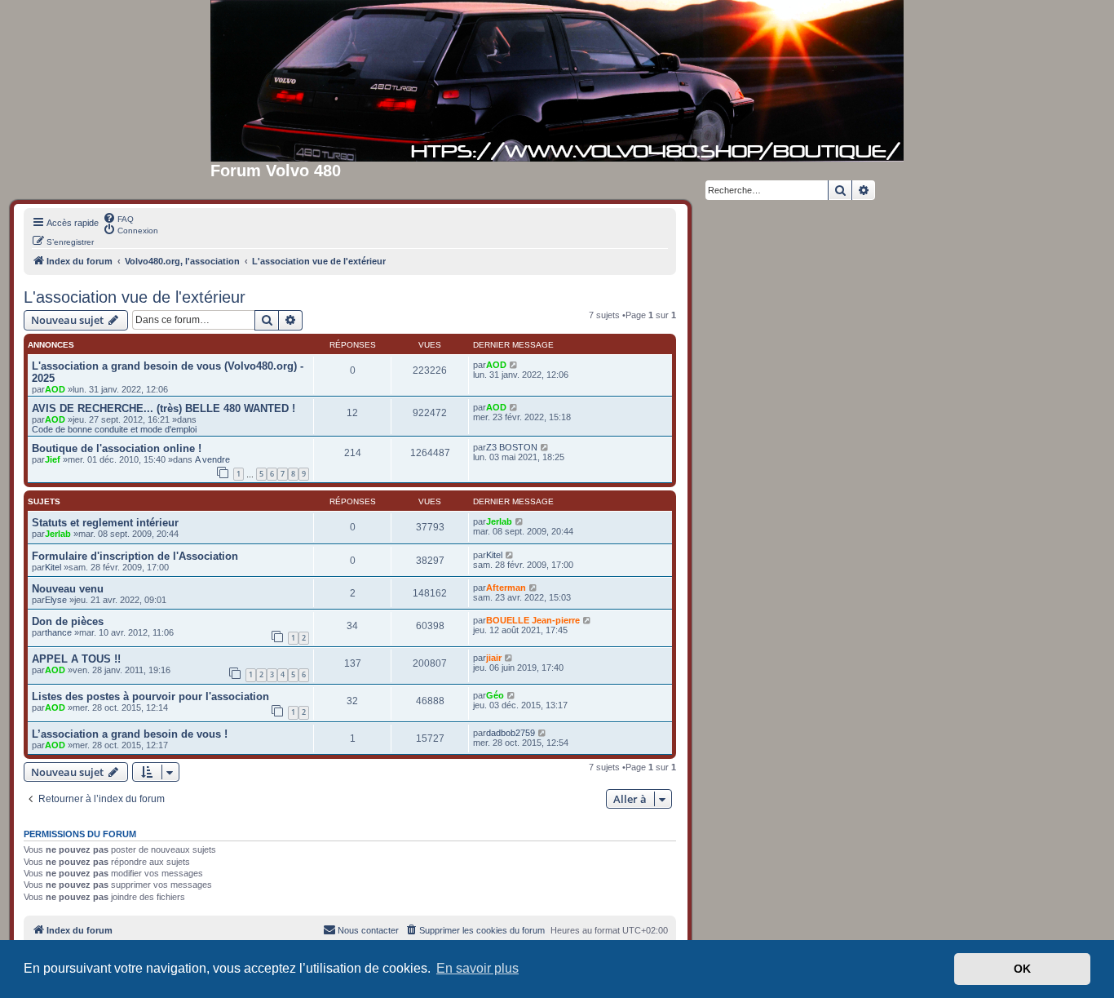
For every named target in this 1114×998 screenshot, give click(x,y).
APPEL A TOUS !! (76, 659)
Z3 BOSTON (511, 447)
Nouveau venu (68, 589)
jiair (494, 658)
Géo (495, 695)
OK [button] (1022, 968)
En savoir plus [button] (477, 968)
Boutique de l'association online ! (116, 448)
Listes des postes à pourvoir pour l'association (150, 696)
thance (58, 632)
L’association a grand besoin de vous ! (130, 734)
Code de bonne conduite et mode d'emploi (114, 429)
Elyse (56, 600)
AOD (55, 389)
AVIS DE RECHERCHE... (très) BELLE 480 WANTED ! (163, 408)
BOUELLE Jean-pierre (533, 620)
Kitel (53, 567)
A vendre (212, 459)
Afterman (506, 587)
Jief (52, 459)
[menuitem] (118, 218)
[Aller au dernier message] (514, 365)
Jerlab (58, 534)
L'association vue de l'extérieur (134, 297)
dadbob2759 (510, 733)
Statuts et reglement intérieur (105, 523)
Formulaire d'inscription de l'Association (135, 556)
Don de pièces (68, 621)
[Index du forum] (557, 81)
